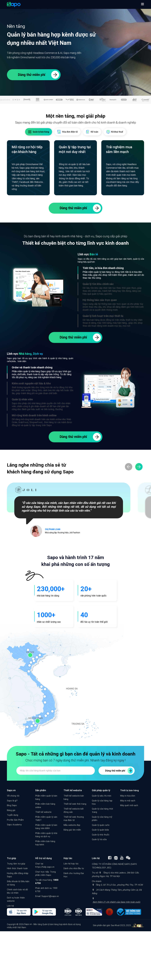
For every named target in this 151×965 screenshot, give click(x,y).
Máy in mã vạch (127, 800)
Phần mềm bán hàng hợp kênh (45, 843)
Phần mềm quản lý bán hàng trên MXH (46, 827)
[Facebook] (109, 858)
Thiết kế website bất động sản (74, 810)
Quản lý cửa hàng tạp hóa (102, 802)
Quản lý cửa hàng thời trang (102, 810)
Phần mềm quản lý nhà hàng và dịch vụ (46, 835)
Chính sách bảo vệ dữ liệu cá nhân (17, 891)
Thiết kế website (43, 812)
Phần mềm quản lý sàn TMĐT (46, 818)
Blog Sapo (12, 805)
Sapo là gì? (12, 800)
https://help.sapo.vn (44, 866)
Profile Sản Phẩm (15, 819)
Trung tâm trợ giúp (16, 863)
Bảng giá (11, 810)
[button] (142, 4)
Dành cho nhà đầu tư (74, 868)
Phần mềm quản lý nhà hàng (26, 371)
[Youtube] (121, 858)
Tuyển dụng (12, 815)
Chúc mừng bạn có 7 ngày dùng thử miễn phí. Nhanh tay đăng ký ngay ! (75, 760)
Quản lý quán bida (100, 829)
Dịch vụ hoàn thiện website (16, 899)
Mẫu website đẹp (72, 825)
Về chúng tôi (13, 795)
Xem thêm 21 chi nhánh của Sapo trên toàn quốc (116, 901)
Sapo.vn (28, 924)
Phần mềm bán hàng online (45, 805)
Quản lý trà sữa (99, 839)
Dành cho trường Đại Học (74, 875)
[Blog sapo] (128, 858)
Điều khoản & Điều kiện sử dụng (18, 883)
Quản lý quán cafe (100, 825)
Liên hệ (10, 905)
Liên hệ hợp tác (71, 863)
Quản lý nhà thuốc (100, 834)
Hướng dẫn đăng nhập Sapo (17, 875)
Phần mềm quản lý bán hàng (97, 271)
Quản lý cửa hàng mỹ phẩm (102, 818)
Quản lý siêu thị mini (101, 795)
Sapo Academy (14, 824)
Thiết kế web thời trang (75, 803)
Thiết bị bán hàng (129, 790)
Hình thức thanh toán (17, 868)
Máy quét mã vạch (129, 805)
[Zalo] (116, 858)
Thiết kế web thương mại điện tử (74, 818)
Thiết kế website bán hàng (74, 797)
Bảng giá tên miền (72, 829)
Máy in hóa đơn (127, 795)
